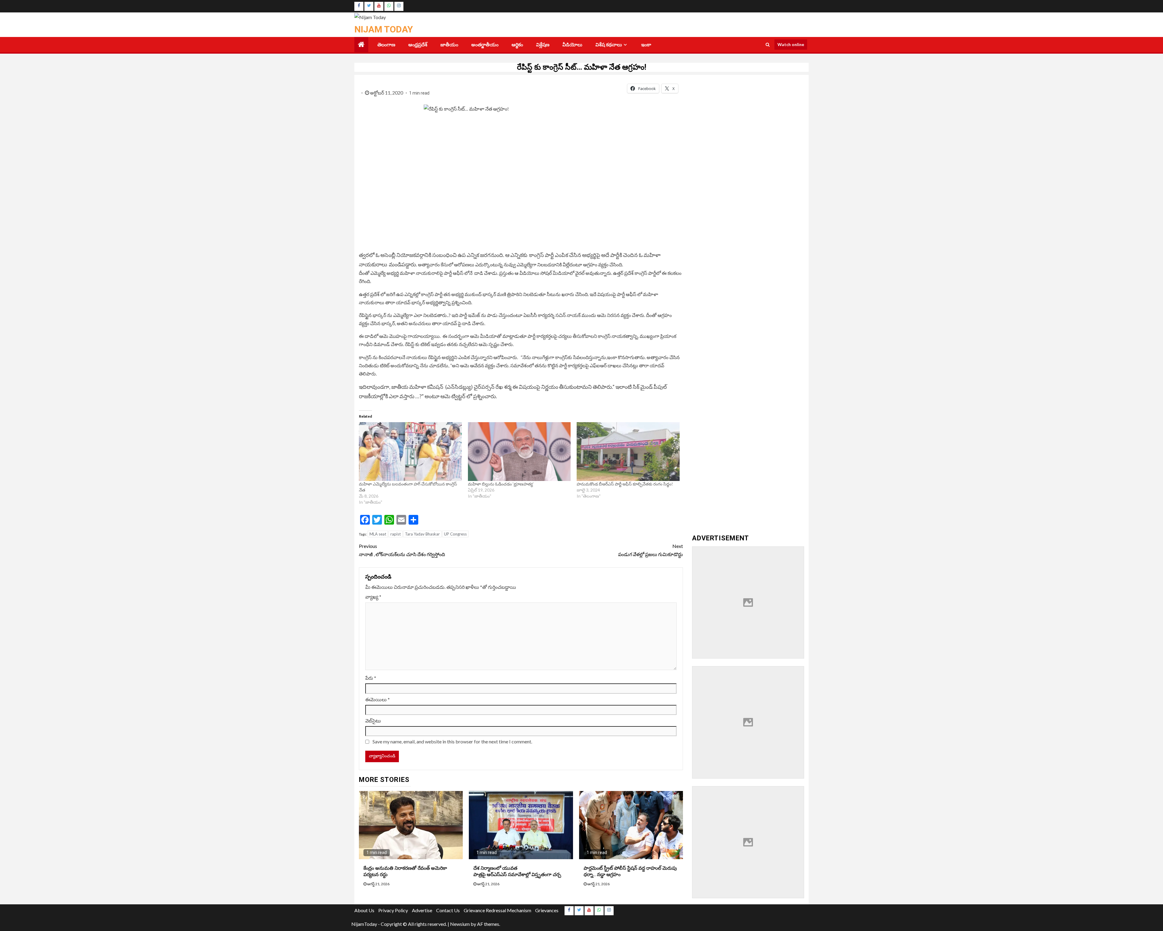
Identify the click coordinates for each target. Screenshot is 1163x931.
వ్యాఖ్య (373, 596)
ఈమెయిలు (377, 699)
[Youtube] (378, 6)
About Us (364, 910)
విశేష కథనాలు (608, 45)
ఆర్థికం (517, 45)
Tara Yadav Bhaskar (422, 534)
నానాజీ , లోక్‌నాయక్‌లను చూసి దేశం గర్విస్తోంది (402, 550)
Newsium (460, 924)
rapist (395, 534)
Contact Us (448, 910)
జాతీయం (449, 45)
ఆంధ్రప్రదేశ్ (417, 45)
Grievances (546, 910)
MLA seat (377, 534)
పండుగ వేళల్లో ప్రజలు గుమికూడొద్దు (650, 550)
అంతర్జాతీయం (485, 45)
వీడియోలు (572, 45)
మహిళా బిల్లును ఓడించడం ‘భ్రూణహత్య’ (501, 483)
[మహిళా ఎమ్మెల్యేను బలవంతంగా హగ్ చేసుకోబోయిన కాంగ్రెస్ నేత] (410, 451)
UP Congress (455, 534)
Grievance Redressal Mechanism (497, 910)
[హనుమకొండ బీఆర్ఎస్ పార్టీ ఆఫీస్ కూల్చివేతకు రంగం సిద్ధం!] (628, 451)
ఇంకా (646, 45)
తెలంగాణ (386, 45)
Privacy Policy (393, 910)
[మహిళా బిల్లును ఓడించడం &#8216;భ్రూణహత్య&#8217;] (519, 451)
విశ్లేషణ (542, 45)
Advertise (422, 910)
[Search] (767, 44)
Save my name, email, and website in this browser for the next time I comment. (452, 741)
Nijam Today (383, 29)
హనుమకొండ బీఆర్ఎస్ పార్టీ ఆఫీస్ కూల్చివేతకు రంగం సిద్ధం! (625, 483)
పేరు (370, 678)
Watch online (790, 44)
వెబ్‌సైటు (373, 720)
